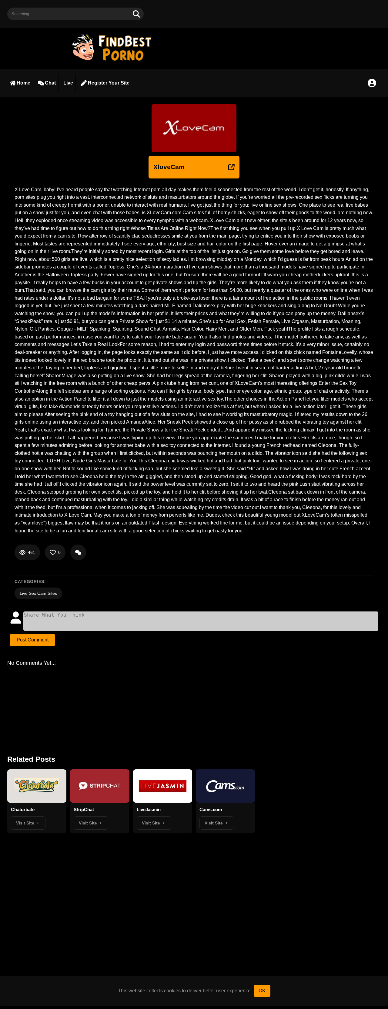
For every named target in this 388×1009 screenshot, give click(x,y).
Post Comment (32, 639)
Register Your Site (108, 82)
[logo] (114, 61)
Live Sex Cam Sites (38, 593)
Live (68, 82)
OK (262, 990)
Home (23, 82)
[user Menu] (372, 83)
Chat (50, 82)
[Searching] (136, 14)
